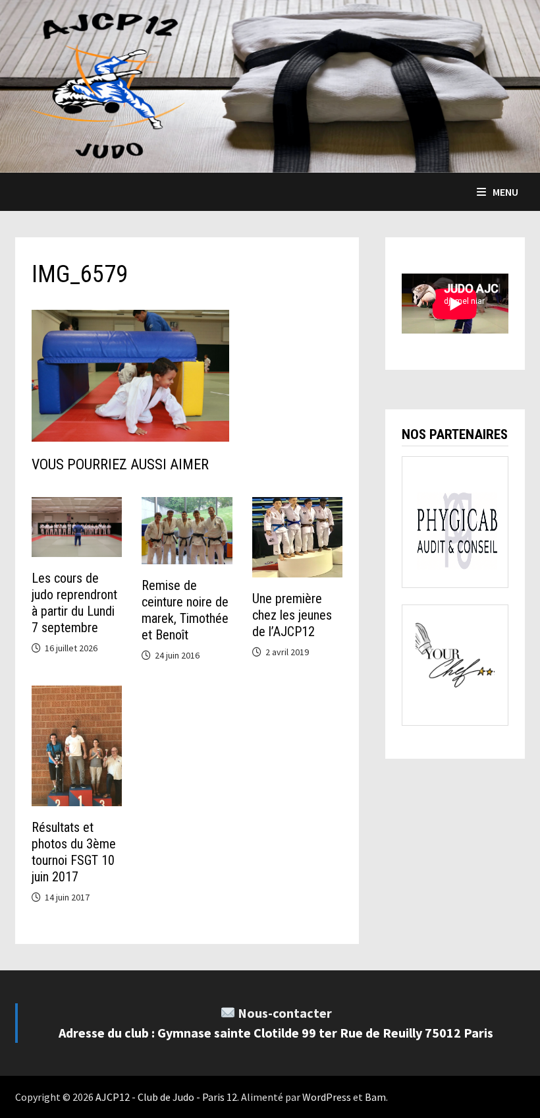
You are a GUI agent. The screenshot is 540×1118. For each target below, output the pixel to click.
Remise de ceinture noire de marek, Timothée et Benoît (185, 610)
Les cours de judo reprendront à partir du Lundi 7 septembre (74, 602)
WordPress (326, 1096)
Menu (505, 191)
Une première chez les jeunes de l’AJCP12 (292, 615)
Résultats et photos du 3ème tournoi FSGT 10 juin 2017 (74, 852)
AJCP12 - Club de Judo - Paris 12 (166, 1096)
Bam (375, 1096)
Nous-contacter (285, 1013)
